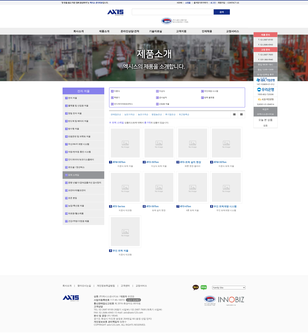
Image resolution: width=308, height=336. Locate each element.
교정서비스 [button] (232, 31)
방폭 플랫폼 (209, 97)
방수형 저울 (72, 128)
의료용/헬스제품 (74, 213)
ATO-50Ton (151, 162)
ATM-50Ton (117, 162)
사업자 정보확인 (133, 300)
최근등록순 (184, 114)
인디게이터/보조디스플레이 (80, 159)
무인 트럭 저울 (119, 250)
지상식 (162, 91)
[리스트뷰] (234, 114)
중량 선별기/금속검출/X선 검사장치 (83, 182)
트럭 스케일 (72, 174)
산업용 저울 (164, 103)
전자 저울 (71, 97)
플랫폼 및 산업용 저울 (77, 105)
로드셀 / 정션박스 (75, 167)
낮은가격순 (129, 114)
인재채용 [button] (207, 31)
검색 (222, 11)
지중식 (117, 91)
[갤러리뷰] (241, 114)
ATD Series (117, 206)
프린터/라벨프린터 (75, 190)
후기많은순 (170, 114)
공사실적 (163, 97)
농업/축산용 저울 (74, 205)
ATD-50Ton (151, 206)
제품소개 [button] (104, 31)
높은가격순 (143, 114)
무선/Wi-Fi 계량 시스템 (77, 144)
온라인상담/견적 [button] (130, 31)
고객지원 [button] (181, 31)
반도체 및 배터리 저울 (77, 120)
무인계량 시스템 (211, 91)
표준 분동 (71, 197)
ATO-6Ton (184, 206)
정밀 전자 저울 (74, 113)
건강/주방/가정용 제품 (77, 221)
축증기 (117, 97)
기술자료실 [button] (155, 31)
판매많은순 (116, 114)
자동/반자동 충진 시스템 (78, 151)
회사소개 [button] (78, 31)
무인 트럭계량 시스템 (224, 206)
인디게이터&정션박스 (123, 103)
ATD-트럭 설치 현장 (189, 162)
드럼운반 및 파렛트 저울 (78, 136)
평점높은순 (157, 114)
